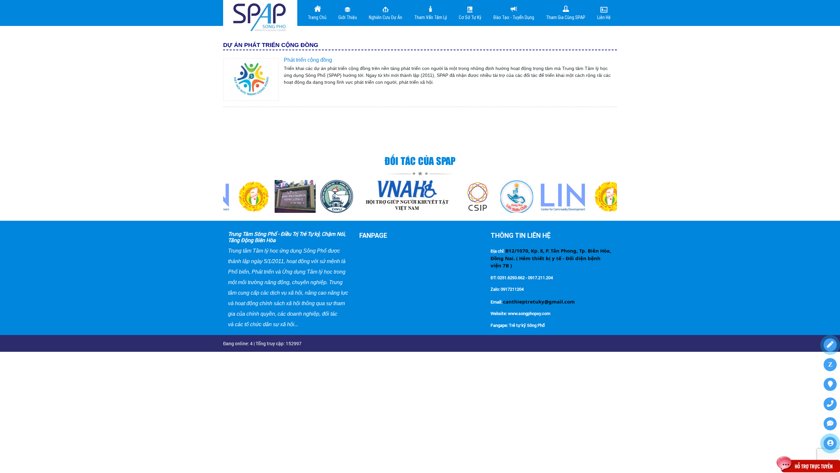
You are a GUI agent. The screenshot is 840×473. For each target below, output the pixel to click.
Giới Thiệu (347, 17)
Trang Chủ (317, 17)
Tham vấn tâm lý (430, 17)
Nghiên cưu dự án (385, 17)
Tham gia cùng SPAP (565, 17)
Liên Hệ (604, 17)
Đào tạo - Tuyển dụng (513, 17)
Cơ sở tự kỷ (470, 17)
